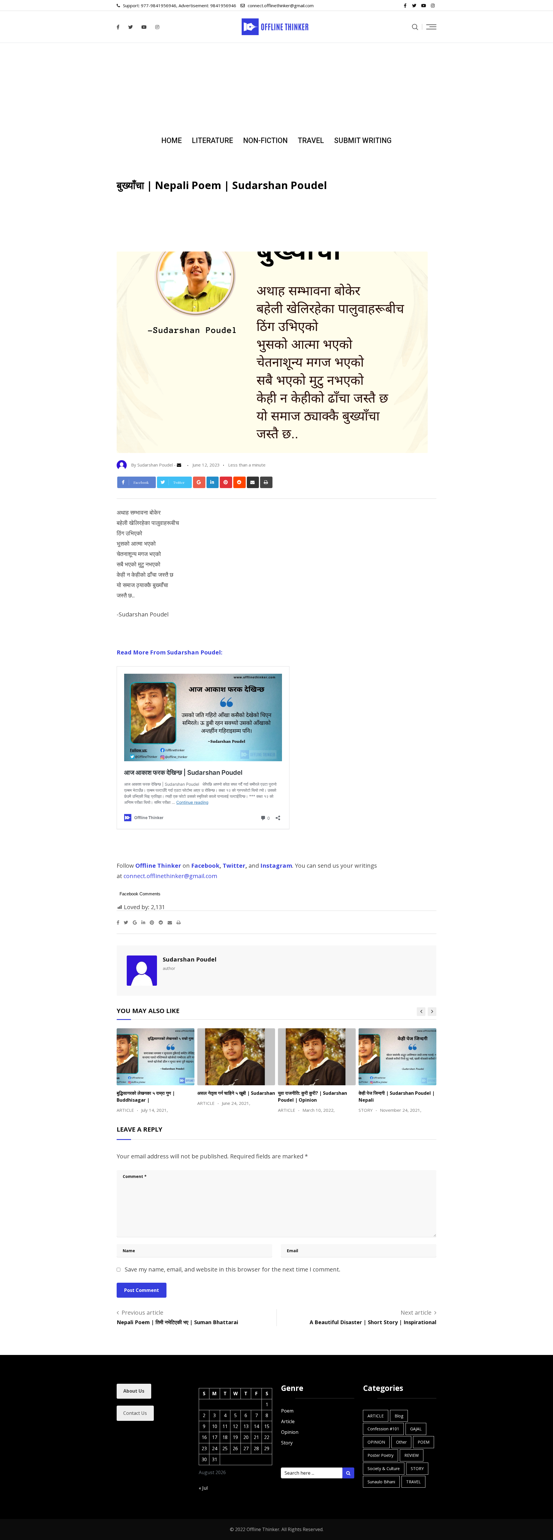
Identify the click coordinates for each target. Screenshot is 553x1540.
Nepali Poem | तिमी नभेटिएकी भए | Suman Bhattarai (177, 1322)
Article (288, 1421)
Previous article (142, 1312)
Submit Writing (363, 140)
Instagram (276, 865)
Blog (399, 1416)
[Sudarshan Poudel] (180, 465)
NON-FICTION (265, 140)
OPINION (376, 1442)
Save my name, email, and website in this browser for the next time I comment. (232, 1269)
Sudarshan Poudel (190, 959)
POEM (423, 1442)
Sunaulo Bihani (381, 1481)
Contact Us (135, 1413)
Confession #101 (383, 1429)
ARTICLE (376, 1416)
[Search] (415, 26)
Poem (287, 1411)
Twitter (234, 865)
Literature (212, 140)
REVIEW (411, 1455)
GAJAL (416, 1429)
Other (401, 1442)
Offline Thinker (158, 865)
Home (171, 140)
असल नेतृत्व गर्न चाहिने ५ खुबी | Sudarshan (236, 1093)
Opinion (289, 1432)
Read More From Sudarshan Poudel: (169, 652)
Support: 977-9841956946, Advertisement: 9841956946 (179, 5)
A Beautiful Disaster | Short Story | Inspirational (373, 1322)
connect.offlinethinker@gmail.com (281, 5)
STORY (417, 1468)
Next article (416, 1312)
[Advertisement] (276, 86)
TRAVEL (311, 140)
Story (287, 1443)
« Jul (203, 1488)
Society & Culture (384, 1468)
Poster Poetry (380, 1455)
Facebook (205, 865)
